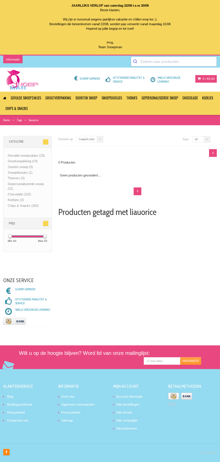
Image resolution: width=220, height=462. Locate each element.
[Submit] (135, 61)
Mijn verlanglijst (127, 420)
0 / (208, 78)
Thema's (131, 97)
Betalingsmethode (19, 404)
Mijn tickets (124, 412)
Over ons (67, 396)
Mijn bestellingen (127, 404)
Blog (10, 396)
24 (196, 139)
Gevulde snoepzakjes (26, 97)
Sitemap (67, 420)
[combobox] (174, 61)
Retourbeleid (16, 412)
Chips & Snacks (16, 108)
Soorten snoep (86, 97)
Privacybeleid (70, 412)
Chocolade (190, 97)
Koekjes (207, 97)
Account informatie (129, 396)
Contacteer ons (18, 420)
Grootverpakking (58, 97)
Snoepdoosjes (112, 97)
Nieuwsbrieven (126, 428)
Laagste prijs (87, 139)
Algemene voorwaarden (78, 404)
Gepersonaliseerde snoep (160, 97)
